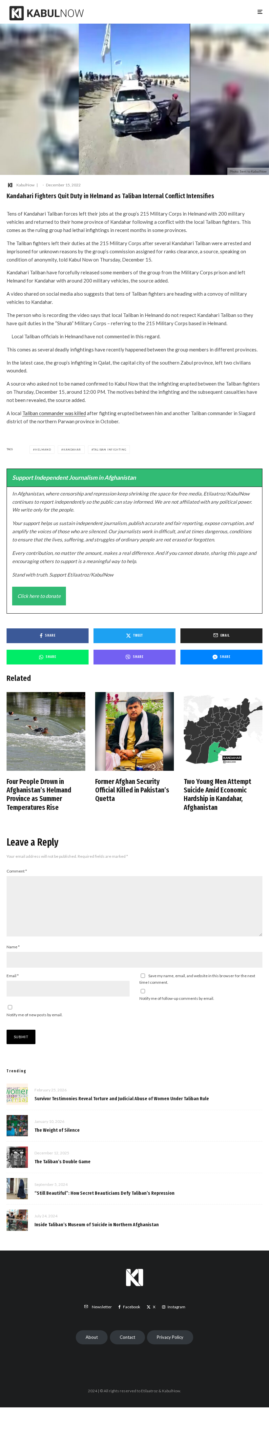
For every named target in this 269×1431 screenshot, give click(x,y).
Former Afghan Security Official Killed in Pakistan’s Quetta (132, 790)
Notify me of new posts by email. (35, 1014)
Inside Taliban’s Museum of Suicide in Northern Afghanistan (96, 1225)
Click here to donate (39, 596)
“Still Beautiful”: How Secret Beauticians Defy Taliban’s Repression (104, 1193)
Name (13, 946)
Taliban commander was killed (54, 413)
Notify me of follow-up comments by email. (176, 998)
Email (13, 975)
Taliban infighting (109, 449)
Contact (127, 1337)
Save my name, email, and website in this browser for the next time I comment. (197, 979)
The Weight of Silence (57, 1130)
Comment (17, 871)
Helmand (43, 449)
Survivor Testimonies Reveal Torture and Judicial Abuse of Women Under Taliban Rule (121, 1099)
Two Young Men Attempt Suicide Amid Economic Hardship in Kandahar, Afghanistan (217, 794)
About (92, 1337)
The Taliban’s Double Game (62, 1162)
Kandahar (72, 449)
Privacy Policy (170, 1337)
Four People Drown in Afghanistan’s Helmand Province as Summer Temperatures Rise (39, 794)
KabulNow (25, 184)
